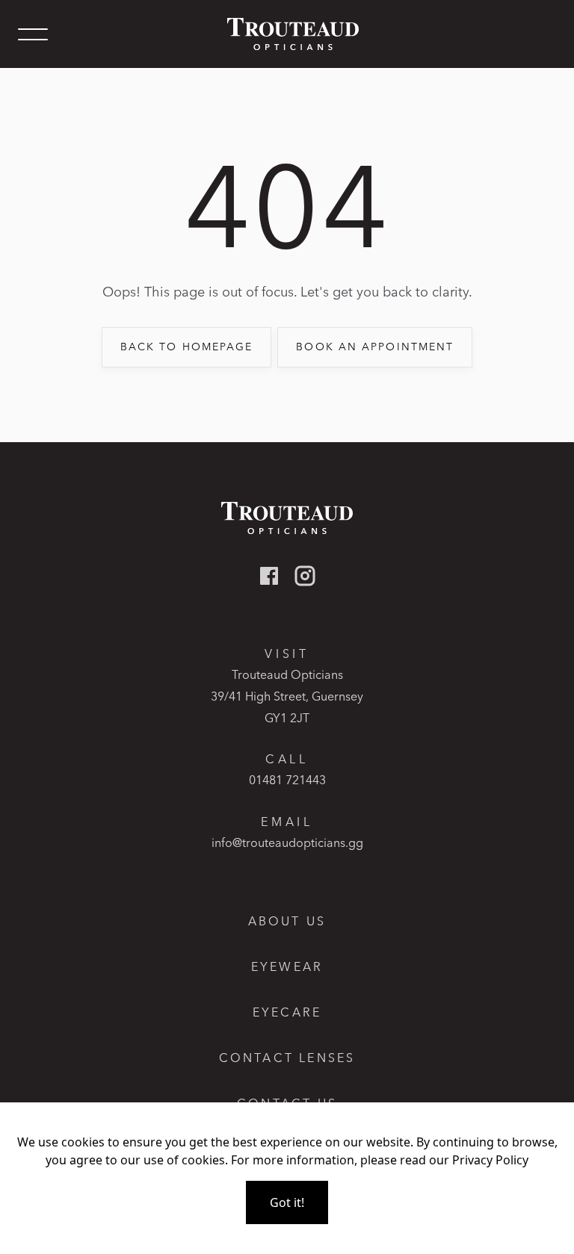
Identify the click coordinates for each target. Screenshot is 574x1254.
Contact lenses (287, 1058)
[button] (33, 34)
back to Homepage (186, 346)
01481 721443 (287, 779)
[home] (287, 34)
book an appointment (375, 346)
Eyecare (287, 1012)
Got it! (287, 1202)
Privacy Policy (490, 1160)
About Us (287, 921)
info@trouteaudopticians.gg (287, 842)
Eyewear (287, 967)
